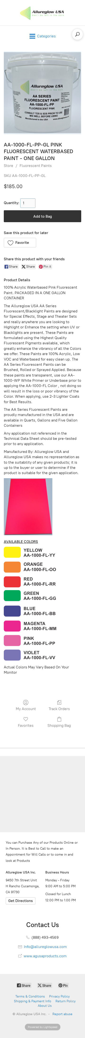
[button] (20, 242)
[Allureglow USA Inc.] (42, 12)
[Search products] (77, 34)
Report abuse (62, 1014)
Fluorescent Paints (36, 165)
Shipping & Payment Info (32, 1001)
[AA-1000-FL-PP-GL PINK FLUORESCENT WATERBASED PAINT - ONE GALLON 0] (42, 92)
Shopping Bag (59, 725)
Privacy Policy (59, 996)
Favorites (26, 725)
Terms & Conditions (30, 996)
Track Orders (59, 709)
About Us (45, 1006)
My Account (26, 709)
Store (8, 165)
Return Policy (65, 1001)
